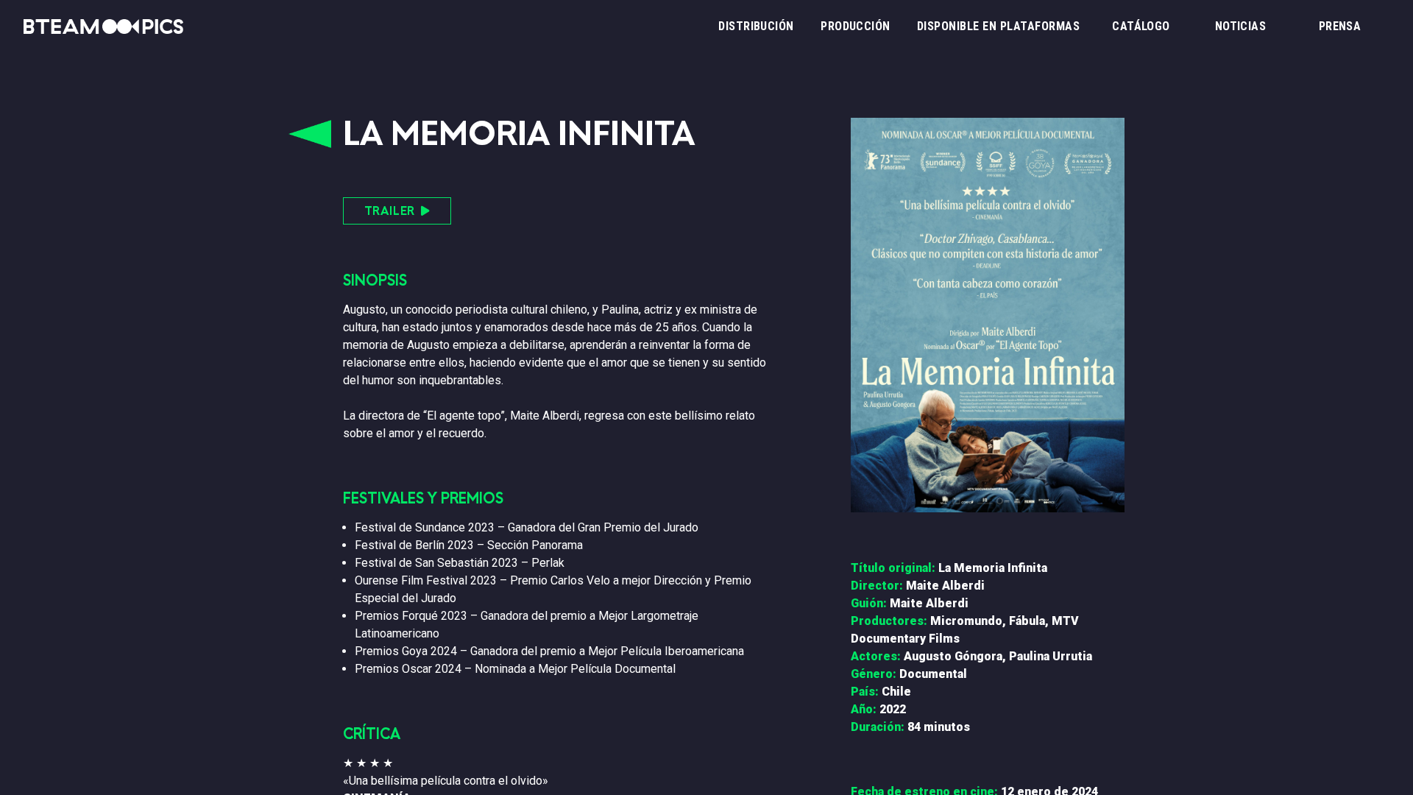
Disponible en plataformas (998, 26)
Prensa (1340, 26)
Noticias (1241, 26)
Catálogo (1141, 26)
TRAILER (390, 211)
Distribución (756, 26)
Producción (855, 26)
